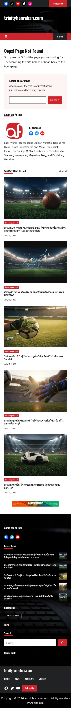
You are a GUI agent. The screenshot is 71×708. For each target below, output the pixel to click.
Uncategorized (11, 223)
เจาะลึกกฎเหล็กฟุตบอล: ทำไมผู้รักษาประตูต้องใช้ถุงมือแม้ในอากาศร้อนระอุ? (34, 422)
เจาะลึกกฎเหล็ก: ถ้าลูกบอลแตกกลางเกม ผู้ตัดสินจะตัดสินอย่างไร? (32, 486)
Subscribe (29, 688)
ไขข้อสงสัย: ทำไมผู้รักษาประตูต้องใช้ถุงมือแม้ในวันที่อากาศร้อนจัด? (33, 357)
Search (54, 100)
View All (63, 171)
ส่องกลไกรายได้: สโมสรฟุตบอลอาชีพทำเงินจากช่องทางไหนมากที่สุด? (34, 293)
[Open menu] (6, 37)
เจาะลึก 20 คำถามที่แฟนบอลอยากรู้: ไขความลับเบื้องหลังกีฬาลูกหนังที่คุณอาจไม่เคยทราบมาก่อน (35, 229)
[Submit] (62, 642)
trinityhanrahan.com (23, 17)
